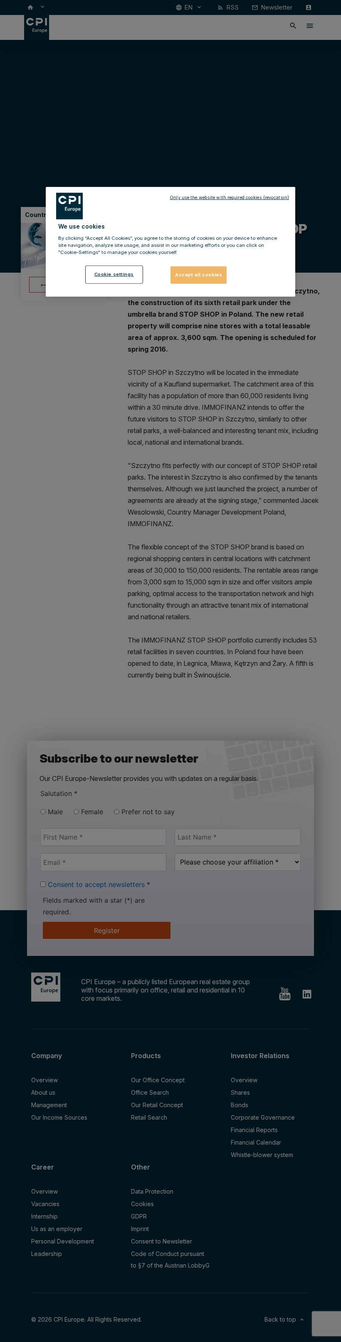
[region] (170, 242)
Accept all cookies (198, 275)
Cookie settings (114, 274)
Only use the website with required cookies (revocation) (229, 197)
